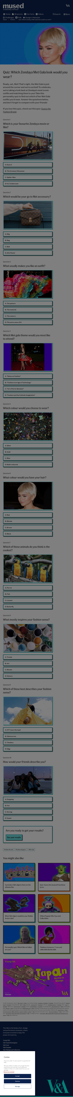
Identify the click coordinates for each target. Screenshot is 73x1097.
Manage (17, 1086)
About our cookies (9, 1072)
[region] (17, 1073)
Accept (17, 1076)
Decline (17, 1081)
